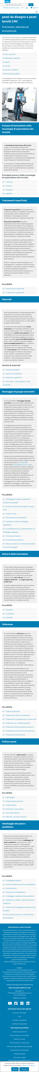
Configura (24, 1069)
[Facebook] (16, 1003)
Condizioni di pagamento (19, 1024)
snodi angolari (17, 464)
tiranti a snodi (26, 464)
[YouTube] (10, 1003)
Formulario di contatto (19, 1013)
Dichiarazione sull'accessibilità (19, 1050)
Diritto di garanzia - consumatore (19, 1043)
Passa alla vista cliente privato (11, 7)
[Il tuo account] (27, 8)
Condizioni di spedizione (19, 1020)
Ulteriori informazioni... (29, 1065)
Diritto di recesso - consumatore (19, 1035)
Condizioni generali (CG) (19, 1032)
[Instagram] (22, 1003)
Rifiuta (15, 1069)
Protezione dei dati (19, 1054)
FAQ (19, 1016)
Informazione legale (19, 1057)
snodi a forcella (22, 462)
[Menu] (36, 12)
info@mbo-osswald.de (19, 998)
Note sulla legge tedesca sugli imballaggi (19, 1046)
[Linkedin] (28, 1003)
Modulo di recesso (19, 1039)
